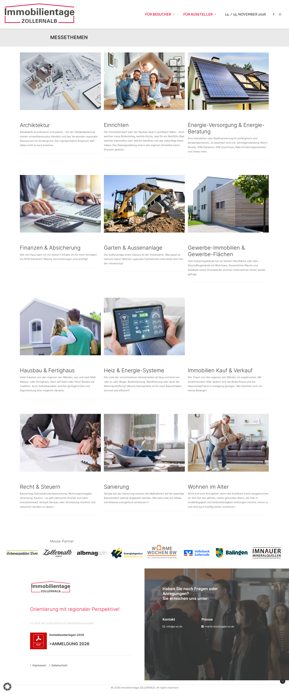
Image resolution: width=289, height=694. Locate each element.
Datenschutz (59, 665)
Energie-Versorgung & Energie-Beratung (226, 128)
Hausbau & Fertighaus (47, 370)
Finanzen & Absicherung (50, 247)
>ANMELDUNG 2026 (69, 643)
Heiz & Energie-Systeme (134, 370)
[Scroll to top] (282, 680)
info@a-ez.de (174, 626)
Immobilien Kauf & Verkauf (220, 370)
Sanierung (116, 486)
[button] (60, 81)
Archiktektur (35, 125)
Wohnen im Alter (208, 486)
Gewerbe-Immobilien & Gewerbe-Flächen (216, 250)
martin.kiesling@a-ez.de (219, 626)
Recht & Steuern (40, 486)
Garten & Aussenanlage (133, 247)
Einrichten (116, 125)
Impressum (39, 665)
